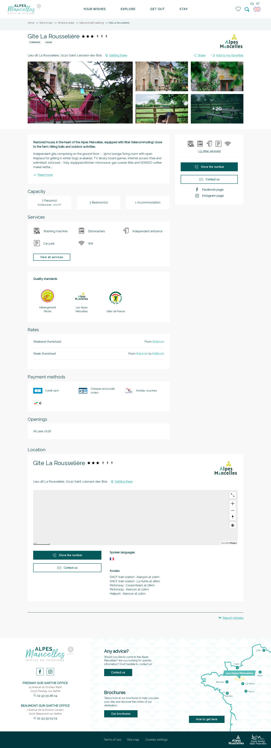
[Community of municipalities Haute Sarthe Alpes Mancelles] (258, 740)
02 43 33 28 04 (47, 695)
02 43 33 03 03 (47, 718)
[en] (257, 9)
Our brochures (121, 713)
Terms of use (112, 739)
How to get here (207, 719)
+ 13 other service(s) (209, 151)
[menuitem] (24, 9)
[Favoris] (238, 9)
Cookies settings (156, 739)
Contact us (118, 672)
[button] (247, 9)
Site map (133, 739)
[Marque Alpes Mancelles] (231, 41)
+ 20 (217, 109)
